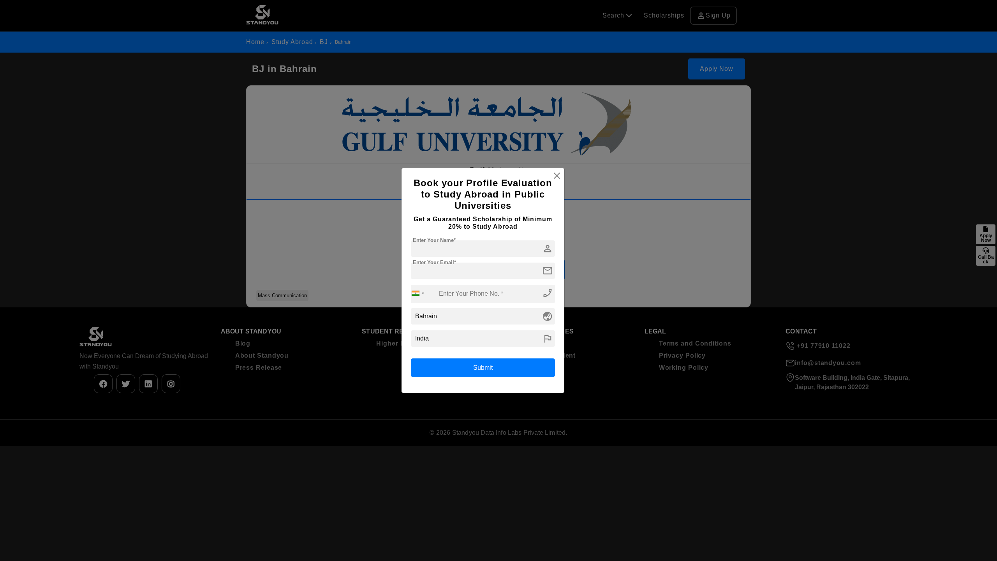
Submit (483, 367)
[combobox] (418, 294)
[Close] (557, 175)
